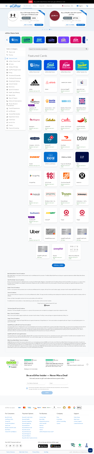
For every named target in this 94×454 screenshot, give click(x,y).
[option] (15, 52)
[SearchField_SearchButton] (86, 49)
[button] (80, 6)
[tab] (27, 6)
